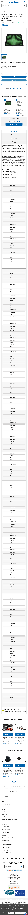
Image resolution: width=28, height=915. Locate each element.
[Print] (17, 88)
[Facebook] (10, 88)
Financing (4, 811)
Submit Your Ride (5, 826)
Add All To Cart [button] (14, 124)
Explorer (18, 786)
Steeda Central (5, 799)
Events (3, 809)
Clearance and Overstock (7, 837)
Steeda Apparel (9, 789)
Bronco (12, 786)
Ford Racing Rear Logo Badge (8, 738)
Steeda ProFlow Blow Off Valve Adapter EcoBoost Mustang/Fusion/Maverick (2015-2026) (20, 109)
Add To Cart (8, 734)
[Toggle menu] (3, 2)
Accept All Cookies (20, 912)
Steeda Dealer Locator (7, 855)
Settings (4, 912)
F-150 (23, 786)
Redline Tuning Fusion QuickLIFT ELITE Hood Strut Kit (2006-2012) (20, 739)
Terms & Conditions (6, 847)
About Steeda (5, 801)
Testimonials (4, 814)
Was (11, 121)
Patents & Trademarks (6, 852)
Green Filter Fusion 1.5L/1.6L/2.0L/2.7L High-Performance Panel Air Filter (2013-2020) (8, 109)
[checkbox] (5, 100)
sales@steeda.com (14, 883)
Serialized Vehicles (6, 829)
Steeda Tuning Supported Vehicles (9, 819)
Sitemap (21, 899)
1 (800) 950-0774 (15, 881)
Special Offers (19, 789)
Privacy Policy (5, 850)
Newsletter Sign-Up (6, 806)
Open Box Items (5, 840)
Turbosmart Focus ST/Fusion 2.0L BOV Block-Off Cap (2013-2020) (19, 770)
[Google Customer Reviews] (14, 887)
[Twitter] (20, 88)
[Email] (14, 88)
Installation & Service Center (8, 804)
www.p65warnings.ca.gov (20, 711)
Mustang (5, 786)
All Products (14, 791)
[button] (14, 22)
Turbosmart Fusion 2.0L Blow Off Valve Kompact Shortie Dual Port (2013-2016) (8, 770)
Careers (3, 821)
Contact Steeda (5, 824)
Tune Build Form (5, 816)
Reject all (11, 912)
